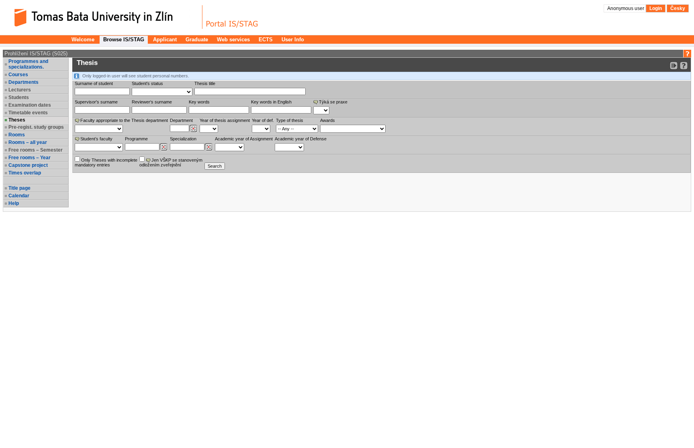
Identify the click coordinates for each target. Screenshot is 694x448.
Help (13, 203)
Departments (23, 82)
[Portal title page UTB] (232, 17)
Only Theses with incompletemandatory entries (106, 162)
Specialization (183, 138)
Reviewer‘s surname (152, 101)
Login (655, 8)
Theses (16, 120)
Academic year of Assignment (244, 138)
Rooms (16, 135)
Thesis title (204, 83)
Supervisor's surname (96, 101)
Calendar (18, 196)
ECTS (266, 39)
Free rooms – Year (29, 157)
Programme (136, 138)
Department (181, 120)
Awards (327, 120)
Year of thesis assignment (225, 120)
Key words (199, 101)
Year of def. (263, 120)
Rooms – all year (27, 142)
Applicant (165, 39)
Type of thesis (289, 120)
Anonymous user (626, 8)
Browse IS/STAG (123, 39)
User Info (293, 39)
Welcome (82, 39)
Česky (677, 8)
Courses (18, 74)
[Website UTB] (103, 17)
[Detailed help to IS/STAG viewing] (684, 65)
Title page (19, 188)
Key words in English (271, 101)
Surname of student (94, 83)
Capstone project (28, 165)
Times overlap (24, 173)
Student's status (147, 83)
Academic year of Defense (301, 138)
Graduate (197, 39)
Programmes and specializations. (28, 64)
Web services (233, 39)
